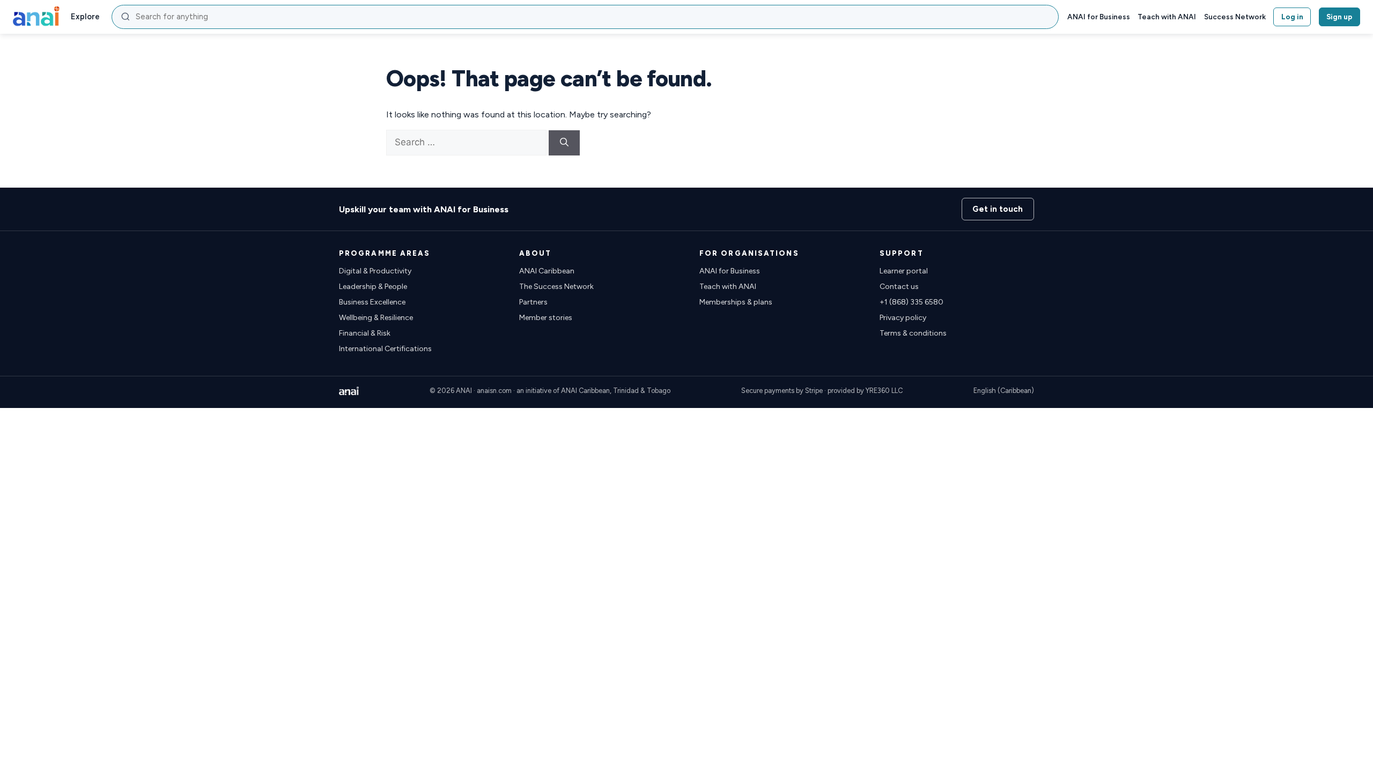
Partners (533, 302)
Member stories (545, 317)
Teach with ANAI (1167, 16)
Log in (1292, 16)
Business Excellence (372, 302)
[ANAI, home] (36, 16)
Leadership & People (373, 286)
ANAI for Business (1098, 16)
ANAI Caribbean (546, 271)
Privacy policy (903, 317)
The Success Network (556, 286)
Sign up (1339, 16)
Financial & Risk (364, 333)
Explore (85, 16)
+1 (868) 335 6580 (911, 302)
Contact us (899, 286)
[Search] (564, 142)
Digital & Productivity (375, 271)
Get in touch (997, 209)
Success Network (1235, 16)
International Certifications (385, 348)
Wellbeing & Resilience (376, 317)
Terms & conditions (913, 333)
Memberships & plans (735, 302)
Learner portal (904, 271)
